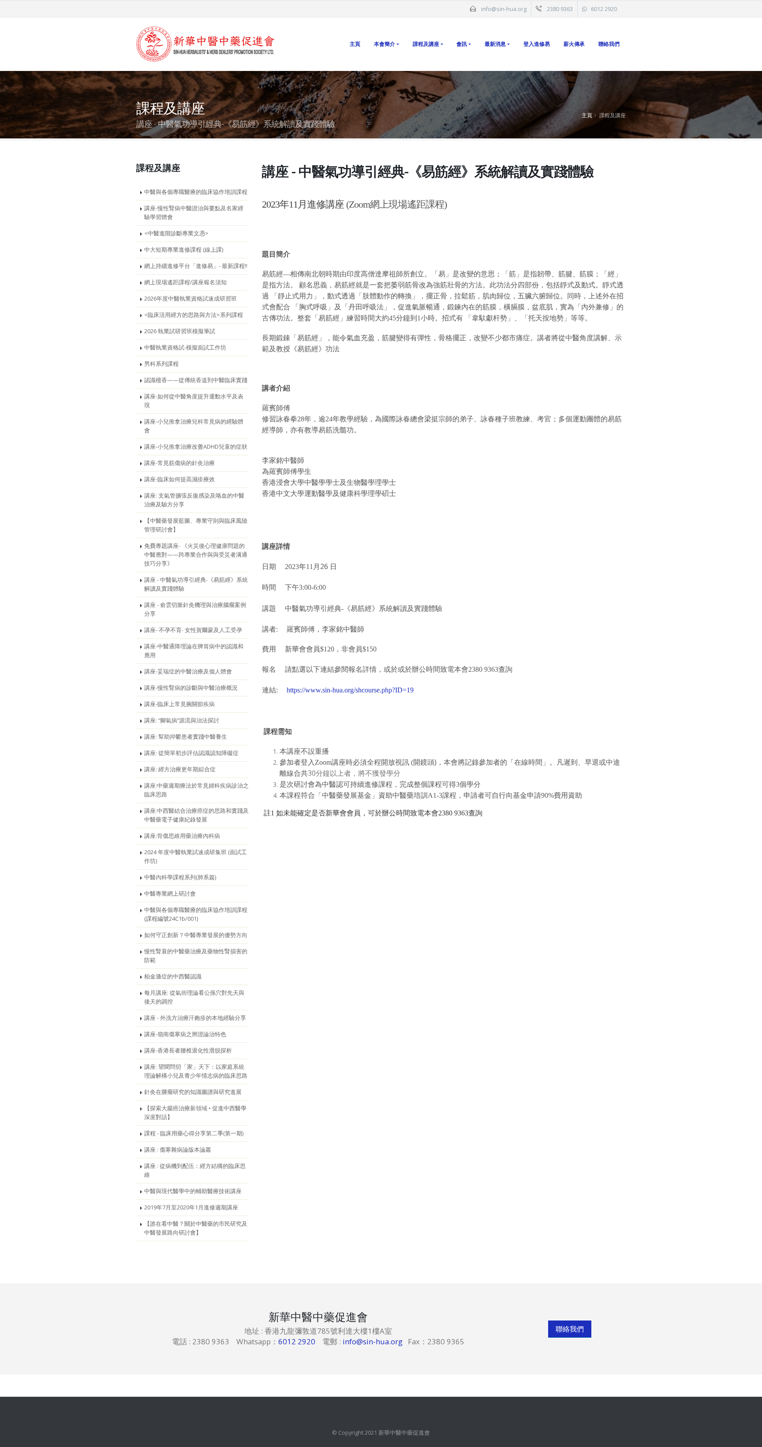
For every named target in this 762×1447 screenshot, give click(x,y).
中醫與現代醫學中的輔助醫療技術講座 (193, 1191)
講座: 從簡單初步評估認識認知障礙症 (191, 753)
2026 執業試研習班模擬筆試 (179, 331)
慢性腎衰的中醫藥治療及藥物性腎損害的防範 (195, 956)
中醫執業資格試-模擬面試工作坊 (185, 347)
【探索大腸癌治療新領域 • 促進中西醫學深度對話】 (195, 1113)
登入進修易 (536, 44)
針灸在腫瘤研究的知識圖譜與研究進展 (193, 1092)
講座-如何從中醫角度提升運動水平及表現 (193, 401)
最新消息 (495, 44)
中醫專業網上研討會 (170, 893)
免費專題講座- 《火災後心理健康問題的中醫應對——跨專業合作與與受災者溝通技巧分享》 (195, 554)
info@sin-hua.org (504, 9)
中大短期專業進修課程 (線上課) (183, 249)
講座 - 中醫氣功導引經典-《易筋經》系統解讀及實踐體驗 (196, 584)
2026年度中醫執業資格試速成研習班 (190, 298)
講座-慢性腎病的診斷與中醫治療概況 (191, 688)
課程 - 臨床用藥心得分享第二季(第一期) (193, 1133)
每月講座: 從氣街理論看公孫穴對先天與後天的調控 (194, 997)
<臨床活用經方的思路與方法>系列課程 (193, 315)
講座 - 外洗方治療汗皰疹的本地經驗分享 (195, 1018)
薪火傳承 (574, 44)
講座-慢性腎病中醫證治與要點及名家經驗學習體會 (193, 213)
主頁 (355, 44)
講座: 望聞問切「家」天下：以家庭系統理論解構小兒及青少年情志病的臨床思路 (195, 1071)
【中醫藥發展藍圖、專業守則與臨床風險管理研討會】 (195, 525)
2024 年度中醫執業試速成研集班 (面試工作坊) (195, 856)
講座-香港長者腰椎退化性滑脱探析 (188, 1050)
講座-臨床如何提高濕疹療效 (179, 479)
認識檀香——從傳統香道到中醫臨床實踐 (195, 380)
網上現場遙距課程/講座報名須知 (185, 282)
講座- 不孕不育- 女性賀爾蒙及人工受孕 (193, 630)
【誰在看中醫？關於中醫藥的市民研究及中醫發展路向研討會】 (195, 1228)
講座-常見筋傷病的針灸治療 (179, 463)
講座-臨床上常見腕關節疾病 (179, 704)
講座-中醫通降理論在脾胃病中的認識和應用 (193, 651)
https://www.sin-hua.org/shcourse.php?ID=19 (350, 690)
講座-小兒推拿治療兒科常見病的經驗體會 (193, 426)
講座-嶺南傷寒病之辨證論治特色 (185, 1034)
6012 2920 (604, 9)
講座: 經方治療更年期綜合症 (180, 769)
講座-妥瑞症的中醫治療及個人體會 (188, 671)
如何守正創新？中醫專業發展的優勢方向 (195, 935)
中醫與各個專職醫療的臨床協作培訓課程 (195, 192)
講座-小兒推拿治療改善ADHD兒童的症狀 (195, 446)
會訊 (461, 44)
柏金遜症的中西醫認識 (173, 976)
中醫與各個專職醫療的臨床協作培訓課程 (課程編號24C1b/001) (195, 914)
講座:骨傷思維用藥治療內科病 (182, 836)
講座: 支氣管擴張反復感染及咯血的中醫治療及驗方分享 (194, 500)
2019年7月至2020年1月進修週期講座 (191, 1207)
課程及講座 (426, 44)
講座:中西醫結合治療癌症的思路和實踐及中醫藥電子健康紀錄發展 (196, 815)
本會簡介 (384, 44)
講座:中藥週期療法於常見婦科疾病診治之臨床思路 (196, 790)
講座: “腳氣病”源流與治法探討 (181, 720)
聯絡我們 (609, 44)
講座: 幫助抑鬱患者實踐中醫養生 (185, 736)
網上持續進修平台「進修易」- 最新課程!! (195, 266)
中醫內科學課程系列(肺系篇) (180, 877)
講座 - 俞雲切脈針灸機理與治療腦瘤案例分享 (195, 609)
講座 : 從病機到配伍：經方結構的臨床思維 (195, 1170)
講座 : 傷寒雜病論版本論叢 (177, 1149)
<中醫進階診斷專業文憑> (176, 233)
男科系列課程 (161, 364)
